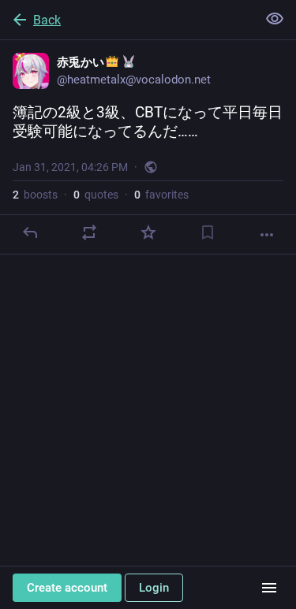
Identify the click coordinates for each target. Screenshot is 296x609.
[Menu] (269, 587)
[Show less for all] (274, 19)
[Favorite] (148, 232)
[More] (266, 234)
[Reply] (30, 232)
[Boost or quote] (89, 232)
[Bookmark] (207, 232)
